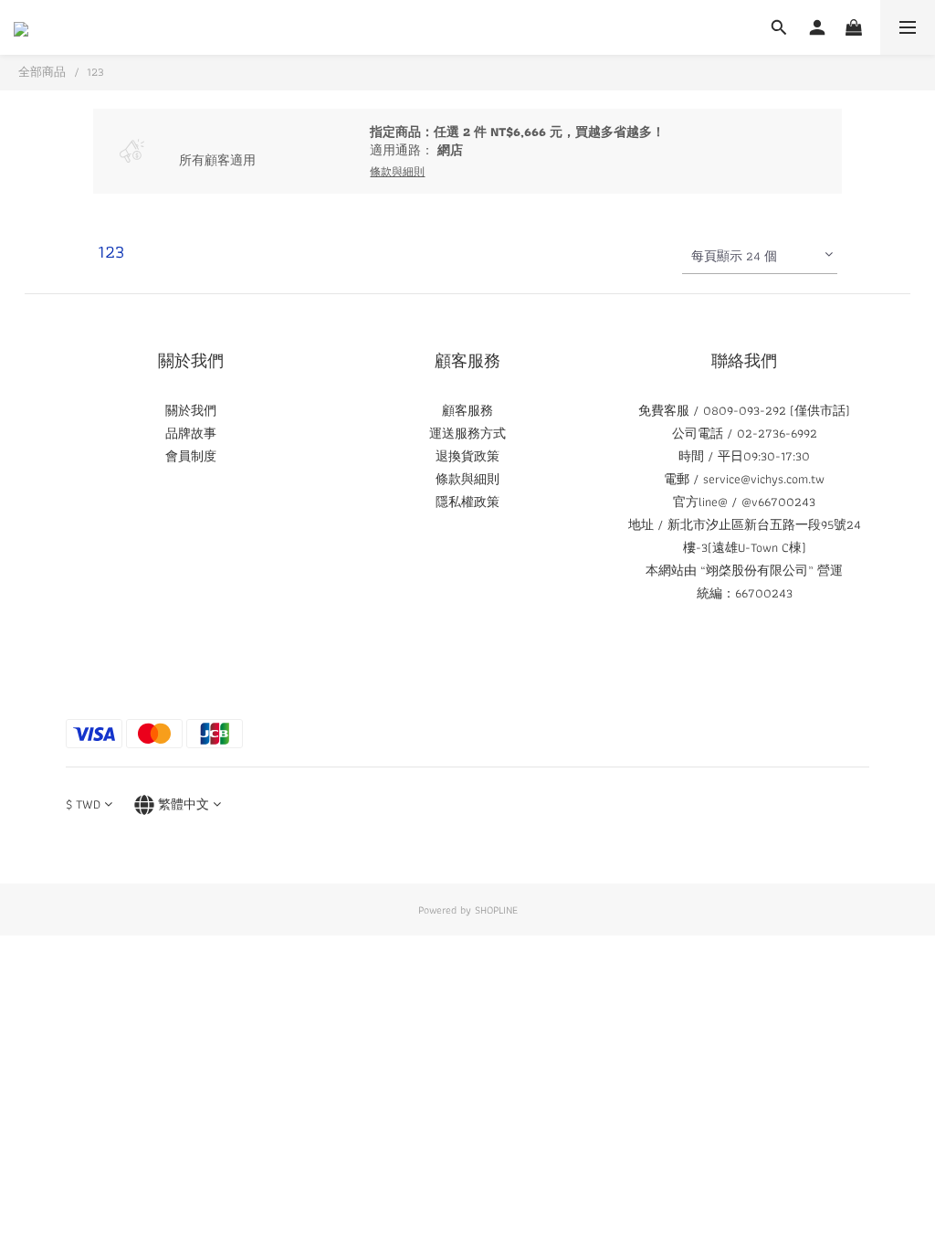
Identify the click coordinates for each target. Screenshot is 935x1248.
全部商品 (42, 71)
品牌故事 (190, 433)
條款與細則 (467, 479)
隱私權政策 (467, 502)
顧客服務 (467, 410)
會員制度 (190, 456)
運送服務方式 (467, 433)
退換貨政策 (467, 456)
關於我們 (190, 410)
